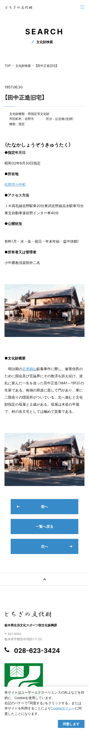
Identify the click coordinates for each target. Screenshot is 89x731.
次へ (44, 546)
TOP (8, 66)
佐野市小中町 (15, 184)
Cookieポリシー (63, 708)
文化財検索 (23, 66)
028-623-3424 (37, 651)
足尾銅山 (29, 369)
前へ (44, 506)
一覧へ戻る (44, 526)
